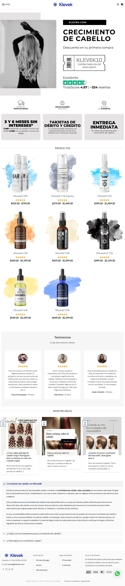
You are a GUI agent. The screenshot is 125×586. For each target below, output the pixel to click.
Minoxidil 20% (62, 310)
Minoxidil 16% (20, 310)
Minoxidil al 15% (104, 253)
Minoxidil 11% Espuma (62, 196)
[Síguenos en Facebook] (3, 569)
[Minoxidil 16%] (20, 287)
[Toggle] (4, 483)
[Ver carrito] (122, 4)
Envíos (39, 565)
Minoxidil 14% (62, 253)
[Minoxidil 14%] (62, 230)
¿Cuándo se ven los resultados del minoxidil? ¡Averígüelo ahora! (101, 455)
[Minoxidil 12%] (104, 173)
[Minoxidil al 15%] (104, 230)
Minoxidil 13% (20, 253)
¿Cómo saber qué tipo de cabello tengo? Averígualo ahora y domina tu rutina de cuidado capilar (18, 457)
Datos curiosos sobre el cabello (58, 454)
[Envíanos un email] (12, 569)
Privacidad (66, 560)
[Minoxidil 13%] (20, 230)
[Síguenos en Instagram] (6, 569)
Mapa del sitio (85, 581)
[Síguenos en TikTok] (9, 569)
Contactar (66, 565)
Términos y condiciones (72, 581)
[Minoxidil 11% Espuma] (62, 173)
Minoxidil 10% (20, 196)
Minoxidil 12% (104, 196)
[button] (6, 4)
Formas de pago (42, 560)
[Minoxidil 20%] (62, 287)
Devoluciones (41, 570)
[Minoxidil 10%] (20, 173)
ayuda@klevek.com (16, 564)
